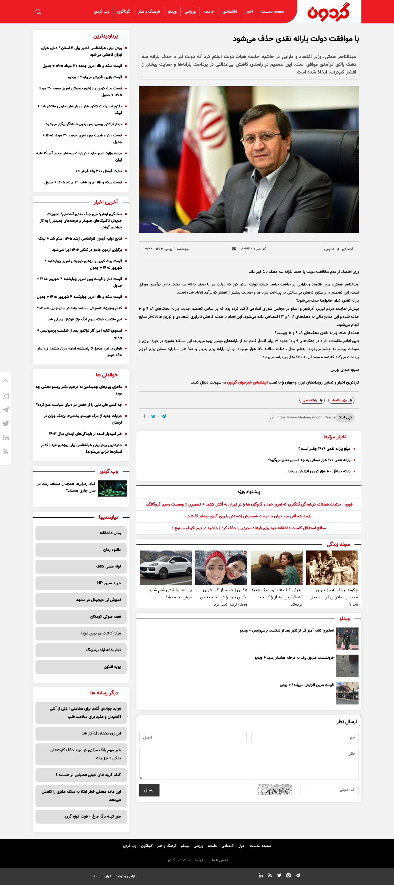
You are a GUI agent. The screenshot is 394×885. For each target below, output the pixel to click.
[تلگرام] (5, 411)
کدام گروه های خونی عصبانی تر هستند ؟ (88, 775)
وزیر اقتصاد (339, 400)
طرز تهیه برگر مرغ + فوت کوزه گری (93, 816)
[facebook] (144, 416)
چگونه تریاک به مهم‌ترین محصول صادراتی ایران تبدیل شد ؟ (334, 597)
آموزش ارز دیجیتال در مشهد (98, 600)
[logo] (329, 11)
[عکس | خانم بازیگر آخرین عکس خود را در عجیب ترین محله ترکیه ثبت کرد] (221, 567)
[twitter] (153, 416)
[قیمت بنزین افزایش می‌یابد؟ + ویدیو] (347, 693)
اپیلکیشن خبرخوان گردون (247, 382)
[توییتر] (5, 424)
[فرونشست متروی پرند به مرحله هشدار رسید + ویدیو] (347, 666)
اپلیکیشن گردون (178, 860)
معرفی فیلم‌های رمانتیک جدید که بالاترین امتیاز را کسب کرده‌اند (277, 597)
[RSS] (5, 452)
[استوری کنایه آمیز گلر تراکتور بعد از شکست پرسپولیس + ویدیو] (347, 638)
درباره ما (201, 860)
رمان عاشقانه (110, 533)
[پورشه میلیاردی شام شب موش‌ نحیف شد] (166, 567)
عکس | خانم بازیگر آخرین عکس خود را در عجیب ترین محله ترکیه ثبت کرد (223, 597)
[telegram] (163, 416)
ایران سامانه (102, 876)
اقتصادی (230, 11)
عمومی (329, 249)
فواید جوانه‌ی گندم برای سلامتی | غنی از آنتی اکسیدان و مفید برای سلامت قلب (85, 713)
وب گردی (101, 11)
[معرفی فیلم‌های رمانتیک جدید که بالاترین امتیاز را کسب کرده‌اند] (277, 567)
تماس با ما (220, 860)
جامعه (209, 11)
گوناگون (123, 11)
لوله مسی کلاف (108, 566)
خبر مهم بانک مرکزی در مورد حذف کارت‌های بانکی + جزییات (85, 754)
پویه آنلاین (112, 667)
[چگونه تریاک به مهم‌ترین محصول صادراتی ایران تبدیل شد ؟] (332, 567)
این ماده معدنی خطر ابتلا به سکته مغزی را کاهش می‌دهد (81, 796)
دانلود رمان (112, 550)
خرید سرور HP (109, 583)
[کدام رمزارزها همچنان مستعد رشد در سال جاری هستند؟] (112, 488)
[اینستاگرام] (5, 397)
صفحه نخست (272, 11)
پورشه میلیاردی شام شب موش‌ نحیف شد (171, 594)
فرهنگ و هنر (149, 11)
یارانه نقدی (310, 400)
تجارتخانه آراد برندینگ (103, 650)
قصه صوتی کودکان (105, 617)
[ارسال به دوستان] (234, 249)
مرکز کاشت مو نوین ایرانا (101, 633)
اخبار (249, 11)
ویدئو (172, 11)
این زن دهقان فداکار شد (101, 733)
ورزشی (190, 11)
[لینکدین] (5, 438)
